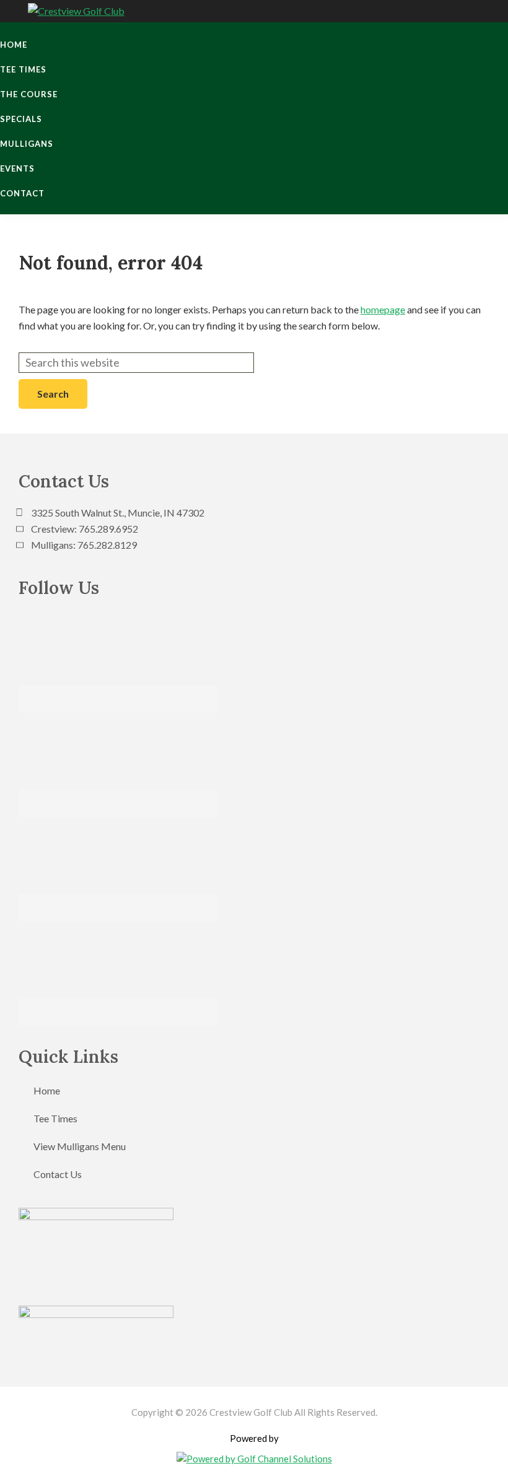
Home (46, 1090)
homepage (383, 309)
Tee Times (55, 1118)
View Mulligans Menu (79, 1146)
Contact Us (57, 1174)
